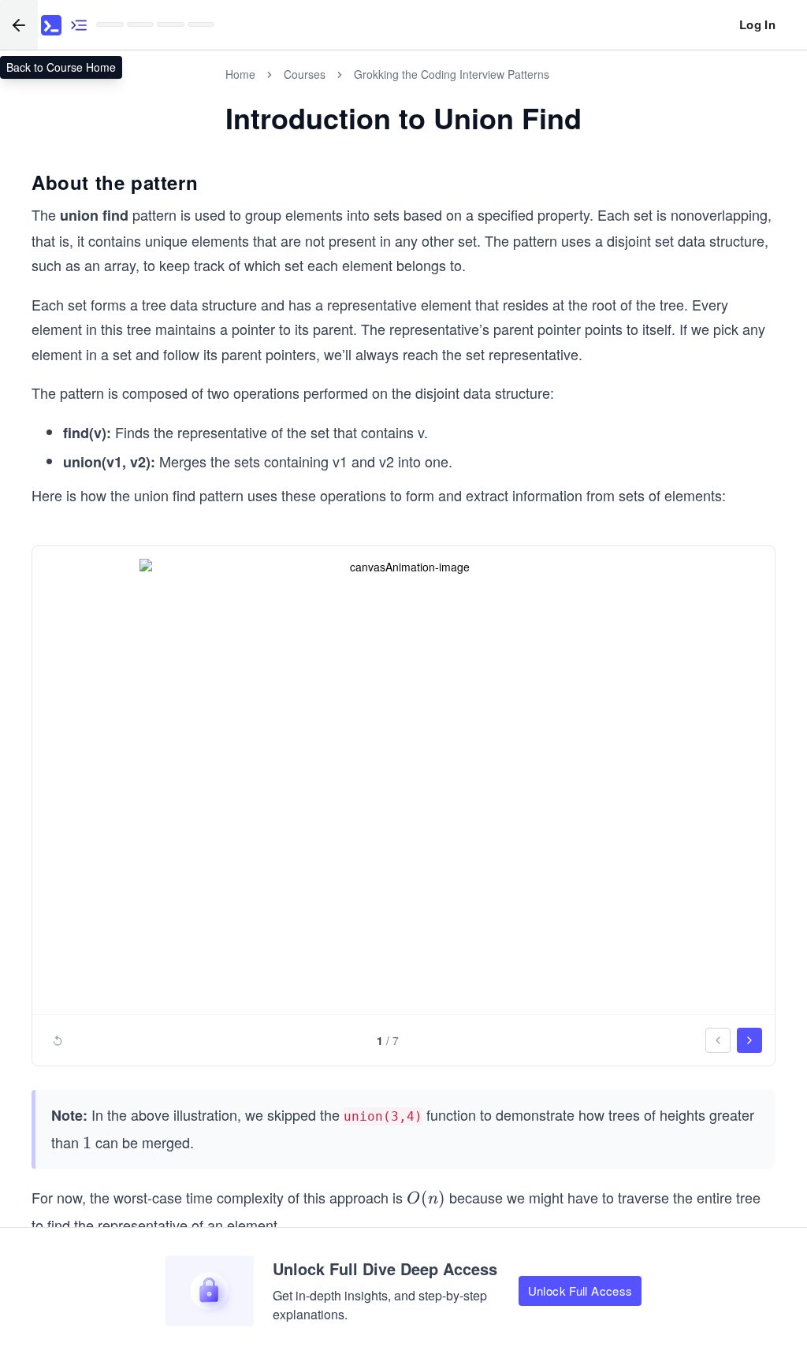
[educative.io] (51, 25)
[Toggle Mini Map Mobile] (78, 25)
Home (240, 74)
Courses (304, 74)
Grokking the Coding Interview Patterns (451, 74)
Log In (757, 24)
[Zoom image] (403, 782)
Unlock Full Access (580, 1290)
